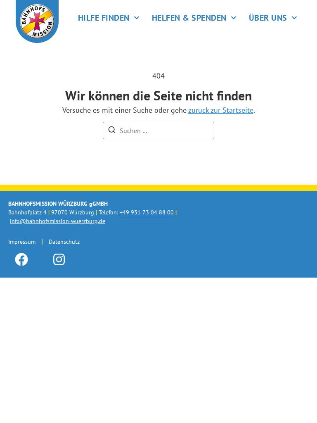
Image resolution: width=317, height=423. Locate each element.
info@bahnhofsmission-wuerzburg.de (57, 221)
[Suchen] (112, 131)
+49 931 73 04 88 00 (147, 212)
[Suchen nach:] (158, 130)
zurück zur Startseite (220, 110)
